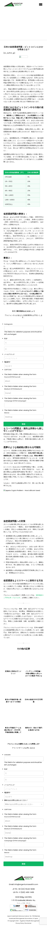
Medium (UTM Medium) (13, 389)
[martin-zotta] (23, 60)
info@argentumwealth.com (26, 884)
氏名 (6, 338)
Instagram (8, 324)
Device (6, 413)
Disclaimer (28, 923)
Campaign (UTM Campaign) (15, 401)
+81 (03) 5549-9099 (26, 889)
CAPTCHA (7, 809)
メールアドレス (9, 354)
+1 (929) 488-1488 (26, 892)
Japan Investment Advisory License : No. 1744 (21, 916)
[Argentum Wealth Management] (19, 4)
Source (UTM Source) (12, 377)
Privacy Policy (20, 923)
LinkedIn (7, 755)
